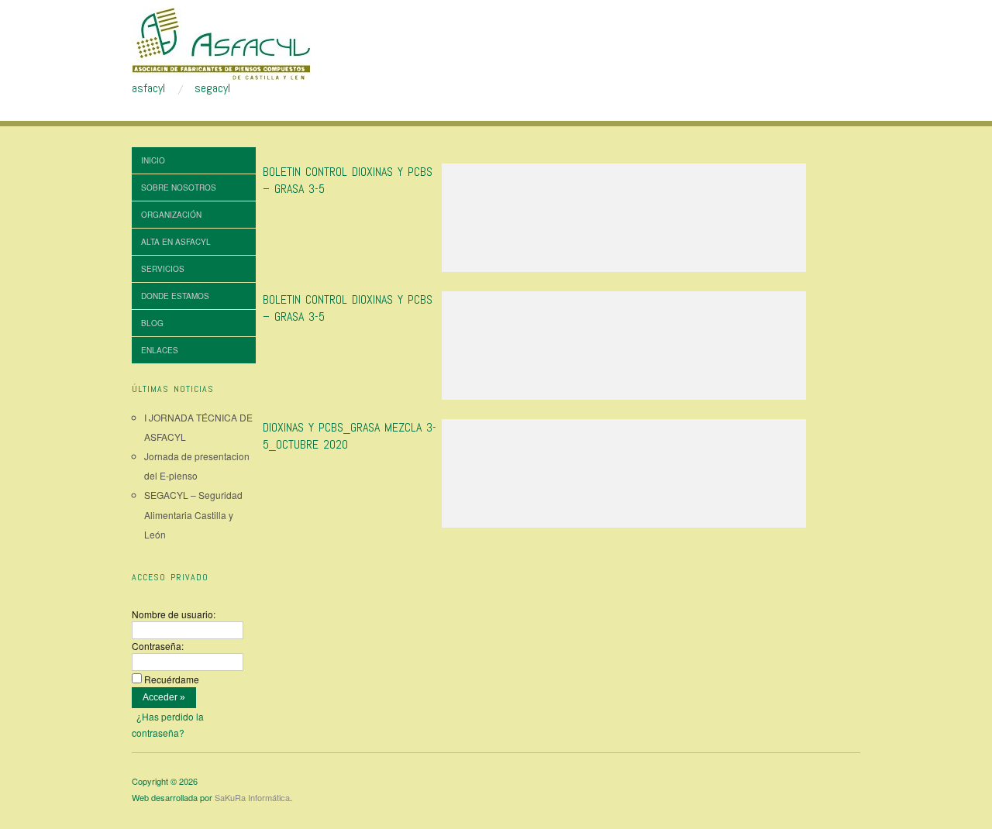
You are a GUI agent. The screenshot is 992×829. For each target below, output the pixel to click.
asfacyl (148, 88)
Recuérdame (171, 679)
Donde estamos (175, 296)
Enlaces (159, 350)
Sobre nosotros (178, 187)
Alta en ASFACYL (176, 241)
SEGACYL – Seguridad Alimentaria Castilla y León (193, 514)
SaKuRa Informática (252, 797)
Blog (152, 323)
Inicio (153, 160)
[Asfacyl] (221, 42)
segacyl (212, 88)
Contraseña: (158, 645)
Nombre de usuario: (173, 614)
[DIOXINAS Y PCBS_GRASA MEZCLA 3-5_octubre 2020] (624, 477)
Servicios (162, 268)
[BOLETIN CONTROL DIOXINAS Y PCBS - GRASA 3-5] (624, 222)
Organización (171, 214)
